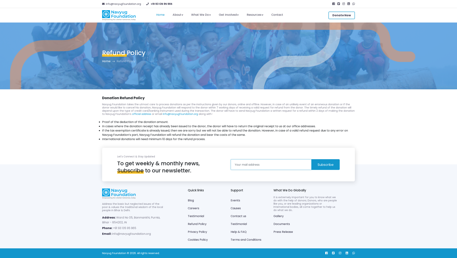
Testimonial (196, 216)
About (177, 15)
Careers (193, 208)
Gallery (278, 216)
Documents (281, 224)
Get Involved (228, 15)
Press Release (283, 232)
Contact (277, 15)
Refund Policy (197, 224)
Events (235, 200)
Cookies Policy (198, 240)
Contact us (238, 216)
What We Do (200, 15)
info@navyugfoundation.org (180, 114)
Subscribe (325, 164)
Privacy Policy (197, 232)
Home (160, 15)
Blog (191, 200)
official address (141, 114)
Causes (236, 208)
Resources (254, 15)
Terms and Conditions (246, 240)
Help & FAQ (239, 232)
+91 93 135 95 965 (124, 228)
